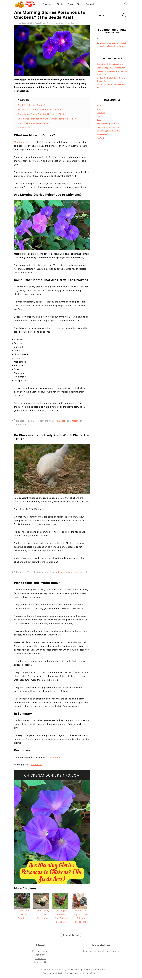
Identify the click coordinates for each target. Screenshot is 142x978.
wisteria (76, 421)
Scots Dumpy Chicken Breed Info (111, 68)
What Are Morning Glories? (31, 105)
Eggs (70, 4)
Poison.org (54, 757)
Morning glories (22, 142)
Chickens (47, 4)
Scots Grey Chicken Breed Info (110, 64)
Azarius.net (36, 764)
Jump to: (24, 100)
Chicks (60, 4)
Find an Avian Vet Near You (108, 127)
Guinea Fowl (102, 134)
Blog (79, 4)
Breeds (100, 109)
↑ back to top (71, 935)
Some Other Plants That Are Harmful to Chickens (43, 114)
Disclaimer (41, 955)
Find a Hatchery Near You (108, 124)
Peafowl (90, 4)
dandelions (63, 572)
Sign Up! (88, 951)
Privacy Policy (40, 951)
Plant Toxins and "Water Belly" (33, 123)
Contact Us (40, 962)
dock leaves (80, 572)
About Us (40, 958)
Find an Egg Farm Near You (108, 131)
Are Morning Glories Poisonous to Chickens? (41, 109)
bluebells (62, 421)
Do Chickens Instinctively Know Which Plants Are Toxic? (47, 119)
